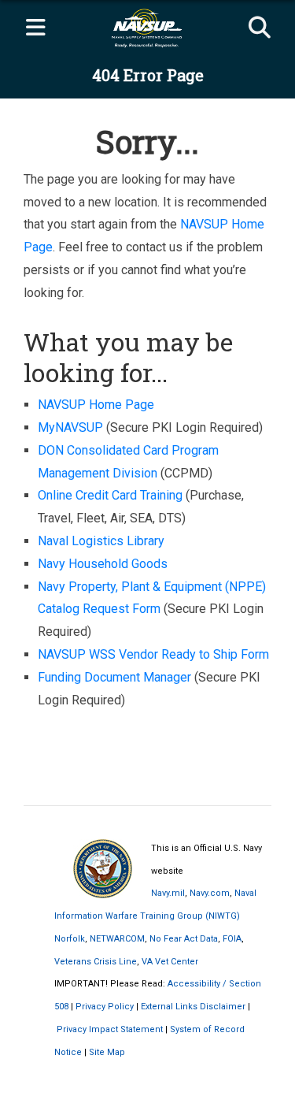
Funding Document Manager (114, 677)
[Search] (259, 28)
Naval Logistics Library (101, 540)
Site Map (107, 1052)
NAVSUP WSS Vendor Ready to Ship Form (153, 654)
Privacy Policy (105, 1006)
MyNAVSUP (70, 427)
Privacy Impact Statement (110, 1029)
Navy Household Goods (103, 563)
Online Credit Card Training (110, 495)
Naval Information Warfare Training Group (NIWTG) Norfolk (155, 916)
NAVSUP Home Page (96, 404)
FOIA (232, 939)
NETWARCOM (117, 939)
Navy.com (210, 893)
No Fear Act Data (183, 939)
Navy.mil (168, 893)
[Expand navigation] (35, 28)
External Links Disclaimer (193, 1006)
